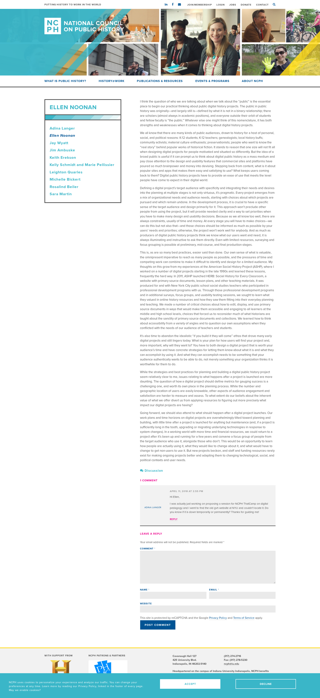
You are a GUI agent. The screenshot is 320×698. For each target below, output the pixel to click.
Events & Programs (212, 81)
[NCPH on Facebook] (174, 4)
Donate (246, 4)
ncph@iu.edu (231, 663)
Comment (147, 548)
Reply (174, 519)
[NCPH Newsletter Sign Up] (181, 4)
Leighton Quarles (66, 172)
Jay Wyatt (59, 143)
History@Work (111, 81)
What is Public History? (65, 81)
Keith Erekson (63, 157)
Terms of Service (243, 618)
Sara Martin (61, 194)
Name (144, 589)
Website (146, 603)
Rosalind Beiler (64, 186)
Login (220, 4)
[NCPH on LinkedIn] (168, 4)
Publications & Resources (160, 81)
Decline (266, 684)
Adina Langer (62, 128)
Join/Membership (199, 4)
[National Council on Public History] (160, 21)
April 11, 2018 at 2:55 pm (186, 491)
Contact (262, 4)
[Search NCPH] (274, 4)
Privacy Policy (218, 618)
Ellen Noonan (62, 135)
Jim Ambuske (62, 150)
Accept (190, 684)
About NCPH (252, 81)
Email (214, 589)
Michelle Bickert (65, 179)
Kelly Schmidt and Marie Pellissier (82, 164)
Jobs (232, 4)
